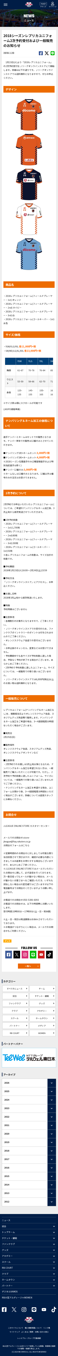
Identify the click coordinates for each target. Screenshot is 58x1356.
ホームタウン (42, 1018)
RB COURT (14, 1033)
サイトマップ (15, 1332)
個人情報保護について (33, 1328)
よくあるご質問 (27, 1332)
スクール (15, 1018)
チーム (42, 988)
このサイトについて (15, 1328)
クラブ (15, 1010)
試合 (15, 996)
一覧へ (28, 966)
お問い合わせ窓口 (41, 1332)
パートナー (15, 1025)
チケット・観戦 (42, 996)
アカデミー (42, 1010)
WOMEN (41, 1033)
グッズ (42, 1003)
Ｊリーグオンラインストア (19, 582)
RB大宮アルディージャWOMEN (17, 1297)
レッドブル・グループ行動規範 (29, 1338)
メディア (42, 1025)
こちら (26, 845)
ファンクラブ (15, 1003)
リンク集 (46, 1328)
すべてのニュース (14, 988)
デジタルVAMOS (10, 1291)
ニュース (6, 1220)
